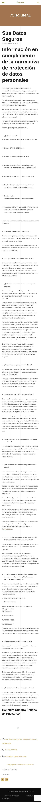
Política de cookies (32, 796)
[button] (38, 2)
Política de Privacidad (9, 769)
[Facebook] (2, 779)
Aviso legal (5, 774)
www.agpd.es (7, 529)
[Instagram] (6, 779)
